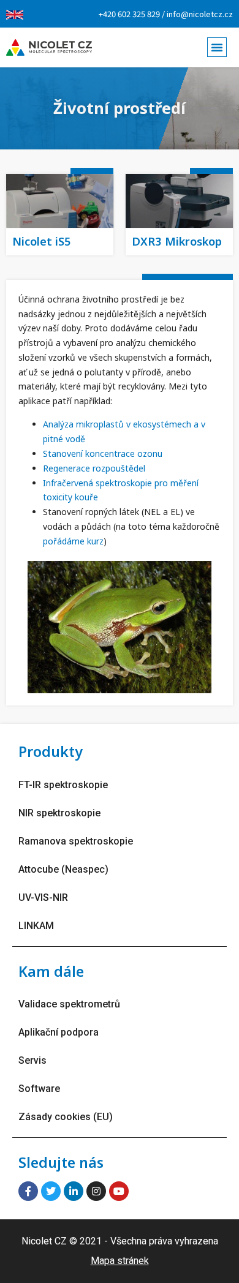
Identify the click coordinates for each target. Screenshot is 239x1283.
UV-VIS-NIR (43, 897)
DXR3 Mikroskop (177, 241)
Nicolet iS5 (41, 241)
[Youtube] (119, 1191)
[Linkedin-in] (73, 1191)
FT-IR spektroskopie (63, 785)
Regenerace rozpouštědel (94, 468)
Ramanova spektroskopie (75, 841)
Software (39, 1088)
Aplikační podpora (58, 1032)
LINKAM (36, 925)
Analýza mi (64, 424)
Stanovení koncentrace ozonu (102, 453)
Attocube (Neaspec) (63, 869)
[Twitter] (51, 1191)
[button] (217, 47)
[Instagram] (96, 1191)
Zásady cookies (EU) (65, 1117)
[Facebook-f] (28, 1191)
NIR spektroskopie (59, 813)
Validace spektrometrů (69, 1004)
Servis (32, 1060)
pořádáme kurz (73, 541)
